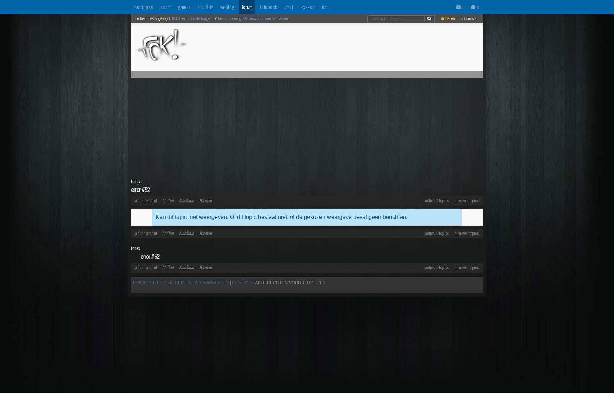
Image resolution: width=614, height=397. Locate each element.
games (184, 7)
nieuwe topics (466, 201)
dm (325, 7)
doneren (448, 18)
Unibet (168, 201)
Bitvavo (205, 201)
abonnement (146, 201)
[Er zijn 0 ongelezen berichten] (460, 7)
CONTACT (242, 282)
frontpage (144, 7)
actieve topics (437, 201)
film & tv (205, 7)
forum (247, 7)
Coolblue (186, 201)
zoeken (307, 7)
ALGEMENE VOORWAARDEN (199, 282)
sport (166, 7)
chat (288, 7)
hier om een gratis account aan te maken (253, 18)
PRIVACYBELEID (150, 282)
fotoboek (268, 7)
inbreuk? (469, 18)
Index (135, 181)
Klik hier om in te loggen (192, 18)
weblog (227, 7)
